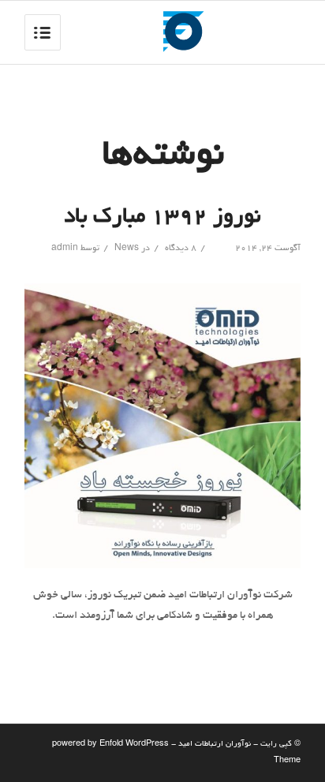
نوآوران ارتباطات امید (214, 744)
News (126, 248)
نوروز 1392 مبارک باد (162, 218)
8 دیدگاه (179, 248)
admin (64, 248)
